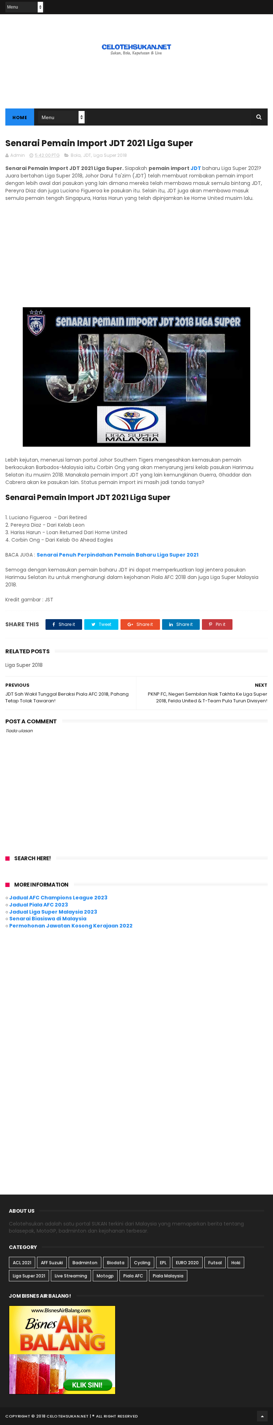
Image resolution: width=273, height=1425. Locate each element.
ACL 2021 (22, 1263)
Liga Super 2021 (29, 1276)
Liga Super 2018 (110, 155)
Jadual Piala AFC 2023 (38, 904)
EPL (163, 1263)
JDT (87, 155)
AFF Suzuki (52, 1263)
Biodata (115, 1263)
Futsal (215, 1263)
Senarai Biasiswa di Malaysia (47, 918)
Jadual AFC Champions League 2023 (58, 897)
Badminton (85, 1263)
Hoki (235, 1263)
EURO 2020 (187, 1263)
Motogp (105, 1276)
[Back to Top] (262, 1416)
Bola (76, 155)
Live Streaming (71, 1276)
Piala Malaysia (168, 1276)
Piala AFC (133, 1276)
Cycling (142, 1263)
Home (19, 118)
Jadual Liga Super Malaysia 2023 (53, 911)
